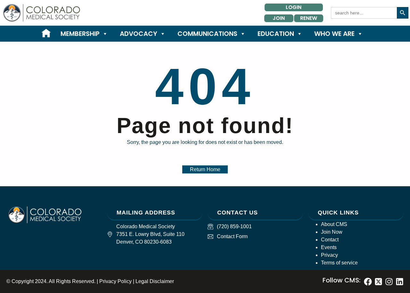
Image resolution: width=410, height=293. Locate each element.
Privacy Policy (115, 281)
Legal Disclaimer (154, 281)
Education (276, 33)
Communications (207, 33)
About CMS (334, 224)
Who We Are (334, 33)
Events (329, 247)
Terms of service (339, 262)
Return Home (205, 169)
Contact (330, 239)
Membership (80, 33)
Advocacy (138, 33)
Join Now (331, 232)
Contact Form (232, 236)
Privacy (329, 255)
